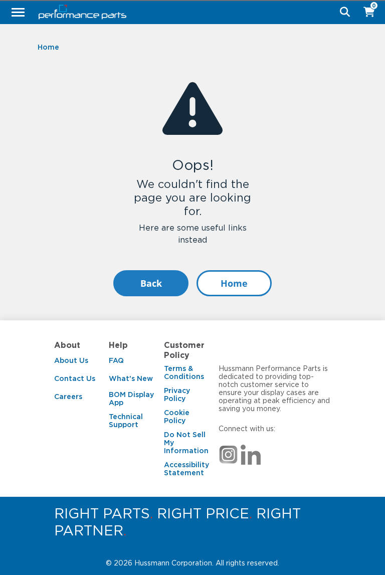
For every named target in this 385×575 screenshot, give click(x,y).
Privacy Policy (177, 395)
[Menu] (18, 12)
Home (234, 283)
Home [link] (48, 47)
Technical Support (126, 421)
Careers (68, 397)
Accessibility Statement (186, 469)
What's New (131, 378)
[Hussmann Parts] (189, 12)
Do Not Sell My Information (186, 443)
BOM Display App (131, 399)
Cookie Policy (176, 417)
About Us (71, 360)
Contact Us (74, 378)
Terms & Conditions (184, 372)
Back (151, 283)
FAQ (116, 360)
